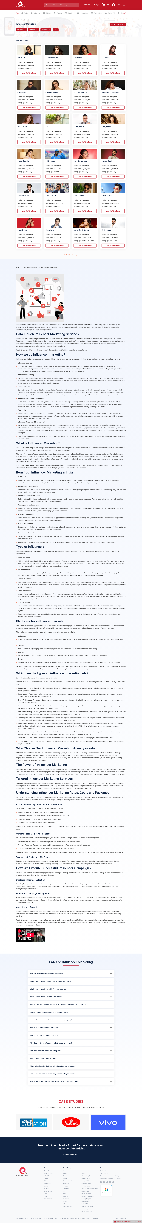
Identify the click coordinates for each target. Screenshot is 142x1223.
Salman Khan (22, 92)
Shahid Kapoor (79, 196)
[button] (124, 4)
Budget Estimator (86, 1204)
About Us (46, 1171)
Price (55, 30)
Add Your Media (86, 1191)
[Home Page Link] (20, 5)
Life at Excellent (48, 1176)
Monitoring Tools (86, 1178)
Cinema (37, 13)
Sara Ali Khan (22, 230)
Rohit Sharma (50, 161)
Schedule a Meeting (70, 1154)
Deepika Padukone (80, 92)
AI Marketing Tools (87, 1176)
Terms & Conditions (120, 1218)
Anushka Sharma (51, 58)
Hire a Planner (104, 1173)
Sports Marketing (68, 1206)
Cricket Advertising (87, 1211)
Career (46, 1178)
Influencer (65, 1198)
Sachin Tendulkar (51, 196)
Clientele (46, 1181)
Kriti (46, 127)
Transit (59, 13)
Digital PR (111, 13)
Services (46, 1186)
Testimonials (47, 1183)
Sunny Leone (106, 127)
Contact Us (103, 1171)
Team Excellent (48, 1173)
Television (98, 13)
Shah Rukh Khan (23, 196)
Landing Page (48, 1191)
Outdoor (71, 13)
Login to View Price (29, 73)
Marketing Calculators (88, 1196)
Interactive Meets (86, 1183)
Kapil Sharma (106, 230)
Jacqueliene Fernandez (110, 92)
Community (85, 1209)
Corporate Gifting (86, 1171)
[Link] (29, 49)
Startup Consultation (87, 1206)
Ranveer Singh (107, 161)
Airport (83, 1173)
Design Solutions (86, 1181)
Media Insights (86, 1201)
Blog (45, 1193)
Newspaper (66, 1183)
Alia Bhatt (105, 58)
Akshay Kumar (79, 127)
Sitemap (46, 1188)
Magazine (84, 13)
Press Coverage (86, 1193)
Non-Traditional (67, 1181)
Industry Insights (86, 1198)
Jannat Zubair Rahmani (82, 230)
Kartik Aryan (49, 230)
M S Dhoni (21, 58)
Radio (25, 13)
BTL (64, 1204)
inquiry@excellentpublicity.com (113, 1176)
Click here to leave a (110, 1178)
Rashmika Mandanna (81, 161)
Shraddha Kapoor (51, 92)
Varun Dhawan (107, 196)
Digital (48, 13)
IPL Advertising (86, 1186)
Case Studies (46, 30)
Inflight (65, 1201)
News (45, 1196)
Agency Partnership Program (90, 1188)
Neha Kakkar (22, 127)
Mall (64, 1191)
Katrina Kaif (78, 58)
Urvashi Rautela (23, 161)
